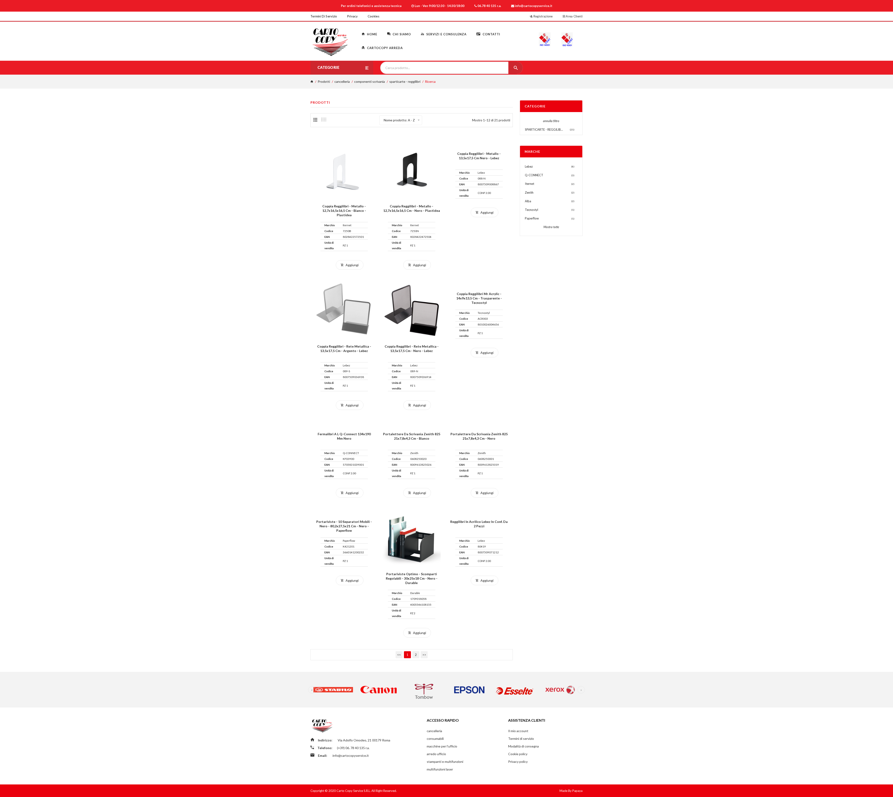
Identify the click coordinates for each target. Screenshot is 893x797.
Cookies (373, 16)
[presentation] (312, 690)
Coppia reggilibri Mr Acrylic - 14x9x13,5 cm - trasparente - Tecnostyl (479, 298)
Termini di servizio (323, 16)
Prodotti (324, 81)
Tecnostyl (531, 210)
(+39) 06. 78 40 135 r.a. (353, 748)
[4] (324, 119)
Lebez (529, 166)
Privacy (352, 16)
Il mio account (518, 731)
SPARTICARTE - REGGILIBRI (404, 81)
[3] (315, 119)
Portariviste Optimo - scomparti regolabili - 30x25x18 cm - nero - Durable (411, 578)
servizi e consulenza (445, 34)
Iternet (529, 184)
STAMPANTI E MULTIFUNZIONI (445, 762)
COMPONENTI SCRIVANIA (369, 81)
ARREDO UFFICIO (436, 754)
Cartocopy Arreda (384, 48)
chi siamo (401, 34)
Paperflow (532, 218)
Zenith (529, 192)
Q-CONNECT (534, 175)
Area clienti (574, 16)
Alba (528, 201)
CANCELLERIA (342, 81)
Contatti (491, 34)
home (371, 34)
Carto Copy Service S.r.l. (354, 791)
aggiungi (352, 265)
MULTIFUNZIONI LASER (440, 769)
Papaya (577, 791)
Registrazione (543, 16)
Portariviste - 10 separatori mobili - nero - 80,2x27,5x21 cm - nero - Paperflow (344, 526)
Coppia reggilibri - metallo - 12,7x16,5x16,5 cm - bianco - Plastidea (344, 210)
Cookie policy (517, 754)
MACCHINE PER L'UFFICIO (442, 746)
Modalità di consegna (523, 746)
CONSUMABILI (435, 739)
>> (424, 655)
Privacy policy (518, 762)
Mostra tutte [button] (551, 227)
